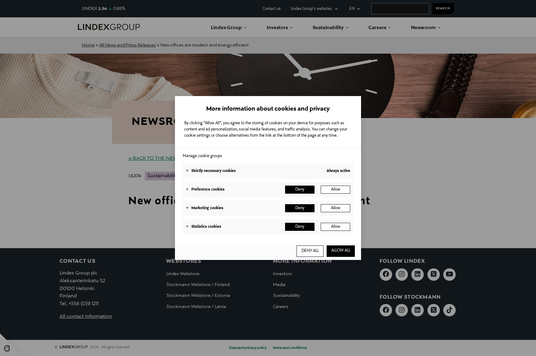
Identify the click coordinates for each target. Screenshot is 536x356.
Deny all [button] (310, 251)
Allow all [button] (340, 250)
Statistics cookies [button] (203, 227)
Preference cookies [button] (205, 189)
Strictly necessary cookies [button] (211, 171)
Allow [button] (335, 189)
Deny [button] (299, 189)
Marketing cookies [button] (204, 208)
